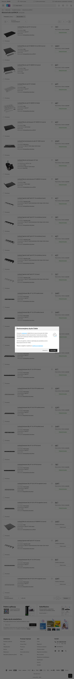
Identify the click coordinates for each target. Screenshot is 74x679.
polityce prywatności (38, 345)
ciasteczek (24, 333)
